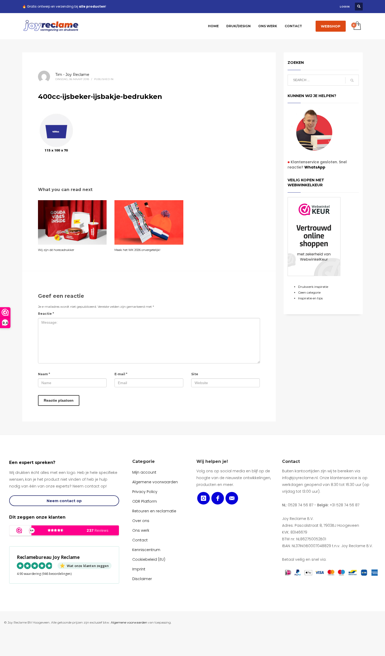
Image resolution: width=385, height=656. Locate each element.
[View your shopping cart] (357, 26)
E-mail (120, 374)
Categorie (143, 461)
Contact (291, 461)
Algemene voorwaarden (129, 622)
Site (194, 374)
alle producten (92, 6)
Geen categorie (309, 292)
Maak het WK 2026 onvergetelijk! (137, 250)
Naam (44, 374)
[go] (352, 80)
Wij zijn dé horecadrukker (56, 250)
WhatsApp (314, 167)
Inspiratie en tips (310, 298)
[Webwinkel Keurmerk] (314, 236)
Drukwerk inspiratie (313, 287)
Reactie (46, 314)
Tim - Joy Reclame (72, 74)
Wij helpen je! (212, 461)
